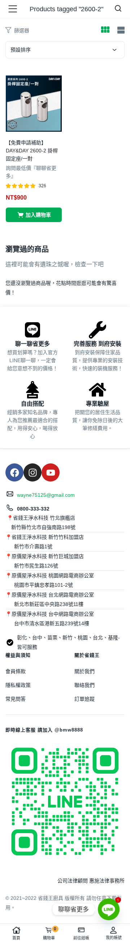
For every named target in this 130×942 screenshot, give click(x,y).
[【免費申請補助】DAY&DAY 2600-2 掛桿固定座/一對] (34, 103)
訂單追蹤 (84, 699)
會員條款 (15, 671)
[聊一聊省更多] (32, 330)
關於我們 (84, 671)
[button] (34, 215)
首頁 (16, 938)
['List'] (120, 30)
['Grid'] (105, 30)
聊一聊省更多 (32, 344)
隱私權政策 (18, 685)
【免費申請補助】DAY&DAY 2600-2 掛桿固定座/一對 (32, 150)
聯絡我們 (84, 685)
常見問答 (15, 699)
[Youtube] (51, 472)
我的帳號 (114, 937)
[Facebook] (14, 472)
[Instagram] (32, 472)
